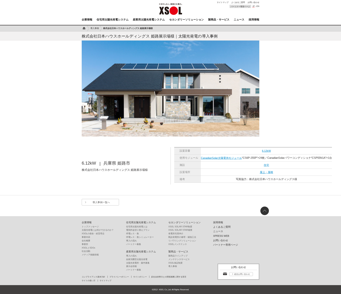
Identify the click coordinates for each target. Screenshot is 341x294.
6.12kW (266, 150)
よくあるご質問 (238, 2)
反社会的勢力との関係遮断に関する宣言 (168, 277)
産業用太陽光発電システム (149, 19)
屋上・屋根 (266, 172)
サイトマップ (223, 2)
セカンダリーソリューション (186, 19)
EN (258, 6)
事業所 (85, 244)
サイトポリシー (140, 277)
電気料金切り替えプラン (138, 230)
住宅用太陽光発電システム (113, 19)
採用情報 (254, 19)
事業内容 (86, 237)
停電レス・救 (132, 233)
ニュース (239, 19)
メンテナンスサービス (179, 259)
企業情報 (87, 19)
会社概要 (86, 241)
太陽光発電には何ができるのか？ (98, 230)
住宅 (266, 165)
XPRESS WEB (221, 236)
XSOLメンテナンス (177, 244)
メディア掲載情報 (90, 255)
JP (253, 6)
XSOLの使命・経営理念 (93, 233)
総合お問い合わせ (242, 274)
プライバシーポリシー (119, 277)
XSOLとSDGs (88, 248)
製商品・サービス (218, 19)
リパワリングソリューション (182, 241)
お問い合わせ (253, 2)
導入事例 (94, 28)
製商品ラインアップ (178, 256)
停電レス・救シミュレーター (140, 237)
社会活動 (86, 251)
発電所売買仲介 (175, 233)
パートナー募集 (133, 244)
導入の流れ (131, 241)
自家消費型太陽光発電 (136, 259)
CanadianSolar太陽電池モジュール (221, 157)
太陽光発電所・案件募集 (138, 263)
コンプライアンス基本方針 (93, 277)
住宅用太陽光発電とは (136, 227)
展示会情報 (131, 266)
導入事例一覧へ (101, 202)
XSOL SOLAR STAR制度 (180, 227)
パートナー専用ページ (240, 7)
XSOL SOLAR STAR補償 (180, 230)
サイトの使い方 (88, 281)
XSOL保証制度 (175, 263)
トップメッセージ (90, 227)
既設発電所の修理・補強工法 (182, 237)
